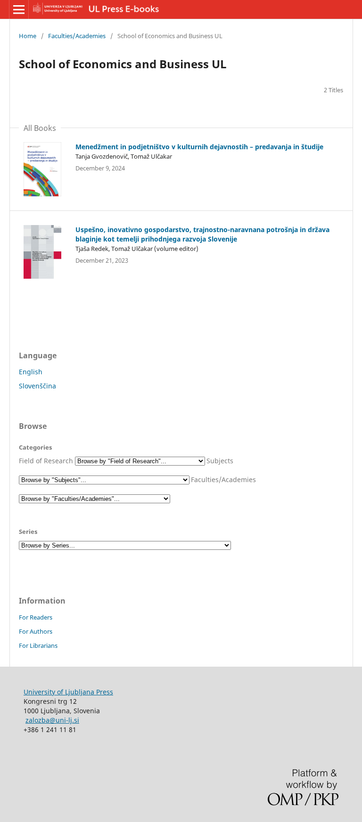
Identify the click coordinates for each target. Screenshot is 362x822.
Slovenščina (37, 385)
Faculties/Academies (77, 36)
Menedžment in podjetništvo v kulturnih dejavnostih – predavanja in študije (199, 146)
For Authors (35, 631)
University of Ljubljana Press (68, 691)
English (30, 371)
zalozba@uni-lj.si (52, 720)
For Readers (35, 617)
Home (27, 36)
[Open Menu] (18, 9)
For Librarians (38, 645)
